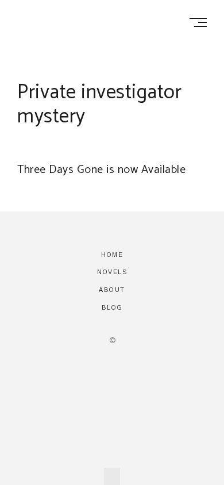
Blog (112, 307)
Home (112, 254)
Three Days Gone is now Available (101, 169)
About (112, 289)
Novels (112, 271)
